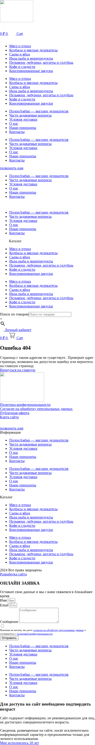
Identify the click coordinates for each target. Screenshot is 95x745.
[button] (47, 38)
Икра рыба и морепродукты (31, 58)
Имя (4, 600)
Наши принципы (22, 128)
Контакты (17, 132)
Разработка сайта (13, 574)
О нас (13, 124)
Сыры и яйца (19, 54)
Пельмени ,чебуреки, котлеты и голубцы (41, 62)
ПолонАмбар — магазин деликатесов (38, 111)
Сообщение (9, 622)
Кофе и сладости (22, 67)
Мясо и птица (20, 46)
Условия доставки (23, 119)
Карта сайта (9, 417)
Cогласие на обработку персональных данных (36, 409)
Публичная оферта (14, 413)
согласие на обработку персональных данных (58, 630)
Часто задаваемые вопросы (30, 115)
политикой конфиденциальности (35, 633)
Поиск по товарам (14, 314)
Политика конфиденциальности (25, 405)
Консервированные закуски (31, 71)
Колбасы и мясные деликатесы (33, 50)
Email (4, 605)
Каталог (15, 241)
